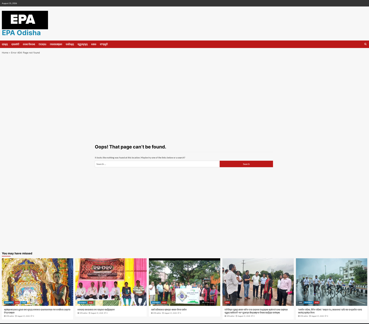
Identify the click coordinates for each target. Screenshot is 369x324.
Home (5, 52)
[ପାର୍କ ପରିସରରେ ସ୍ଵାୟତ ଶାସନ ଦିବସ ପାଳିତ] (184, 282)
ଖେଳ (93, 44)
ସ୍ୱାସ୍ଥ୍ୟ (83, 44)
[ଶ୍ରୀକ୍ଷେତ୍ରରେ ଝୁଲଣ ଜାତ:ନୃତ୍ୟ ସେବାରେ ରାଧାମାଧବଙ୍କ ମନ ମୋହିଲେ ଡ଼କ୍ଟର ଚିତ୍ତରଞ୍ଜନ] (37, 282)
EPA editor (10, 316)
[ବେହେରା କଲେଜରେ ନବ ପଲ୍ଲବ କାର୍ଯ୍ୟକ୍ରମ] (111, 282)
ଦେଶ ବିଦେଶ (29, 44)
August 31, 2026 (23, 316)
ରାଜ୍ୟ (5, 44)
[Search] (365, 44)
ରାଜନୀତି (15, 44)
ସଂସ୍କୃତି (104, 44)
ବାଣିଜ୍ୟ (70, 44)
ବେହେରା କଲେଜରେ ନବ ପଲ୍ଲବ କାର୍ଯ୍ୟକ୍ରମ (96, 309)
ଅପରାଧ (42, 44)
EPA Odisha (21, 32)
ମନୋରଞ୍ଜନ (56, 44)
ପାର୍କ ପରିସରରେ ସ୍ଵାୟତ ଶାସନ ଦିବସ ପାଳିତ (169, 309)
